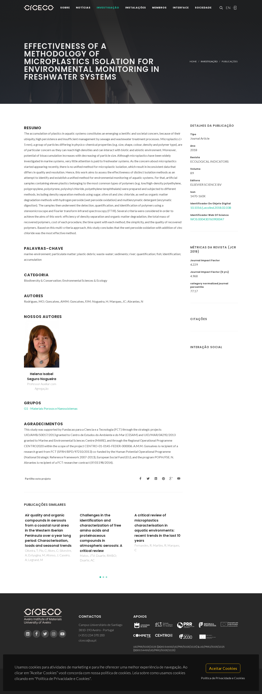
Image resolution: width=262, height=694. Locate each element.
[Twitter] (45, 634)
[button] (100, 577)
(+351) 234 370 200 (92, 635)
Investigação (108, 7)
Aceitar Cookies (223, 668)
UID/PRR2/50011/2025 (212, 646)
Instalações (135, 7)
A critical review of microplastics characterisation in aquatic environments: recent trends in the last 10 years (157, 528)
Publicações (229, 61)
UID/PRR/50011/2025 (144, 646)
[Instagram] (54, 634)
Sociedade (203, 7)
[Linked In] (28, 634)
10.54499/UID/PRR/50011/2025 (179, 646)
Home (193, 61)
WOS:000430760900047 (207, 219)
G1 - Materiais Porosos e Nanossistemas (50, 408)
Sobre (65, 7)
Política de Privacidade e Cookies (223, 678)
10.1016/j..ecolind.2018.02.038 (210, 207)
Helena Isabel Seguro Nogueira (41, 376)
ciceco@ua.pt (87, 640)
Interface (181, 7)
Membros (159, 7)
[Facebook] (36, 634)
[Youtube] (62, 634)
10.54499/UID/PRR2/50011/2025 (156, 650)
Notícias (83, 7)
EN (228, 8)
